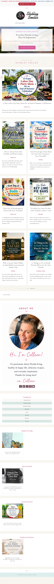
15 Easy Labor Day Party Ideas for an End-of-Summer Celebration (27, 103)
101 (27, 288)
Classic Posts (27, 400)
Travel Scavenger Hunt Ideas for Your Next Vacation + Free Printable (41, 154)
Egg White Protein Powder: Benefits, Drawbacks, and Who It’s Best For (12, 559)
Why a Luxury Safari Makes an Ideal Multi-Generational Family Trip (13, 265)
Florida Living (40, 271)
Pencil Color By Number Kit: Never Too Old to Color (13, 452)
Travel (41, 159)
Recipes (40, 214)
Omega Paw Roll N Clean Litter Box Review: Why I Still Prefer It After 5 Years (13, 488)
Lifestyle (27, 107)
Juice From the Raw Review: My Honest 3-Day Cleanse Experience (13, 523)
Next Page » (32, 288)
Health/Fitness (27, 406)
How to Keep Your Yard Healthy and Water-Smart (13, 153)
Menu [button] (27, 8)
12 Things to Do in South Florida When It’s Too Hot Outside (41, 265)
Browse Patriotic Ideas (27, 4)
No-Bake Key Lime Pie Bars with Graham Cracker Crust (40, 209)
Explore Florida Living (27, 47)
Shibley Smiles (27, 15)
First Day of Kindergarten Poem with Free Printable (13, 209)
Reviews (27, 418)
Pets (27, 412)
